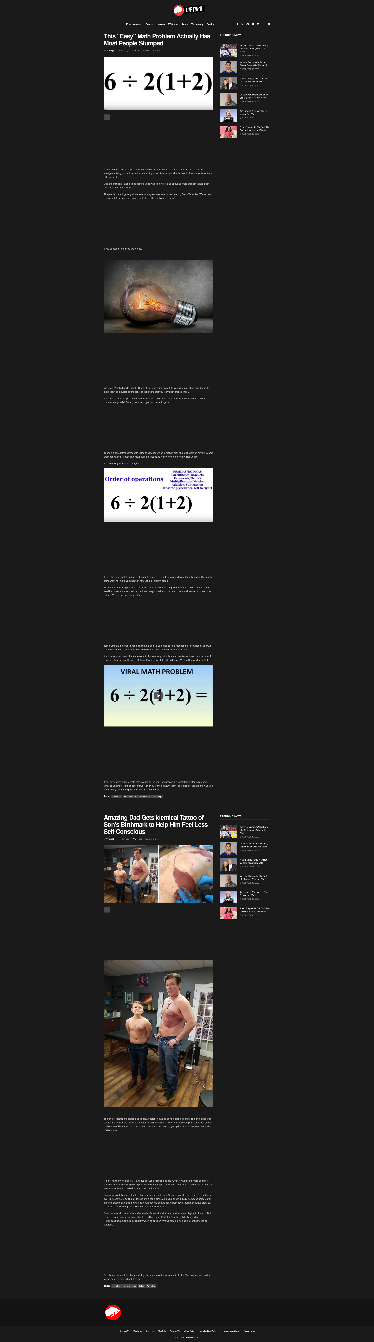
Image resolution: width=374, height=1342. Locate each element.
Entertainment (133, 24)
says (141, 1180)
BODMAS (117, 796)
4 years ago (124, 50)
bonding (116, 1286)
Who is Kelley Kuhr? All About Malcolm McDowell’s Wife (253, 80)
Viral (134, 50)
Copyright (150, 1330)
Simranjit (110, 50)
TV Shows (173, 24)
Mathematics (145, 796)
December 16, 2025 (250, 55)
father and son (129, 1286)
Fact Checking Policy (208, 1330)
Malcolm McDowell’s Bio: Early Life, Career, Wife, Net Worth (254, 96)
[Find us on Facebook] (237, 24)
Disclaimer (137, 1330)
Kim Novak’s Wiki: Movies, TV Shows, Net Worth (253, 112)
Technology (197, 24)
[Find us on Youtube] (253, 24)
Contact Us (125, 1330)
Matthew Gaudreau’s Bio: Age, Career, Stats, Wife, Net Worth (254, 64)
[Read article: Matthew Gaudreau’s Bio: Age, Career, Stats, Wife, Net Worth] (228, 67)
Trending (157, 796)
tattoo (141, 1286)
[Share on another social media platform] (107, 117)
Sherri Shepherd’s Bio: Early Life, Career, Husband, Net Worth (255, 129)
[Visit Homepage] (187, 10)
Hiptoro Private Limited (190, 1337)
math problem (130, 796)
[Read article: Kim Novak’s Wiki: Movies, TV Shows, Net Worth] (228, 115)
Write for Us (175, 1330)
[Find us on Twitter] (242, 24)
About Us (162, 1330)
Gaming (210, 24)
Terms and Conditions (229, 1330)
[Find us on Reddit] (247, 24)
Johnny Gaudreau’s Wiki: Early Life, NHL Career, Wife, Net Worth (254, 48)
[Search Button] (269, 24)
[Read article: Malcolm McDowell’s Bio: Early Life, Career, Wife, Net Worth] (228, 99)
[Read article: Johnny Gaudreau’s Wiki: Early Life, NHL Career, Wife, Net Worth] (228, 50)
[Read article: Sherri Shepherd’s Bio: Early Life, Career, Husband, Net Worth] (228, 132)
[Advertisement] (158, 144)
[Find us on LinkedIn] (263, 24)
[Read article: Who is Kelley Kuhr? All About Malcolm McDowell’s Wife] (228, 83)
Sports (149, 24)
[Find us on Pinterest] (258, 24)
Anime (185, 24)
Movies (161, 24)
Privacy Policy (249, 1330)
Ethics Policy (189, 1330)
